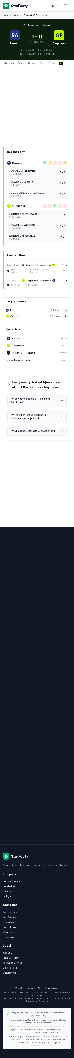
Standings (9, 922)
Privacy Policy (11, 957)
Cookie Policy (10, 967)
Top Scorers (10, 912)
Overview (9, 63)
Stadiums (8, 937)
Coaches (8, 932)
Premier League (12, 881)
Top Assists (9, 917)
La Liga (7, 896)
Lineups (32, 63)
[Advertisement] (37, 111)
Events (21, 63)
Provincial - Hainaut (39, 25)
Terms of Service (12, 962)
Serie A (7, 891)
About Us (8, 952)
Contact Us (9, 972)
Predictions (9, 927)
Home (6, 15)
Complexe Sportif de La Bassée (37, 50)
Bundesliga (9, 886)
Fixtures (16, 15)
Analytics (55, 63)
